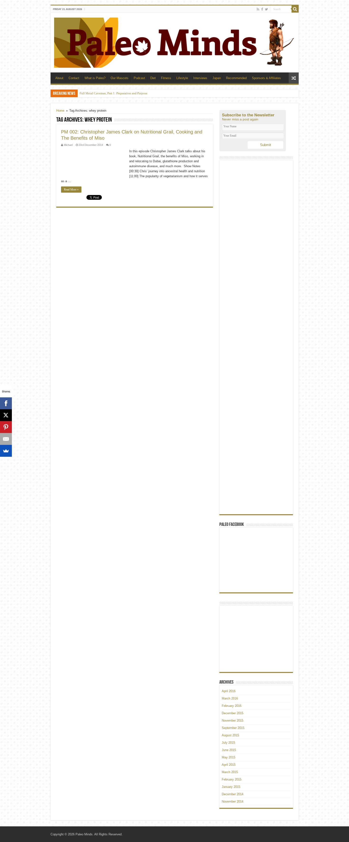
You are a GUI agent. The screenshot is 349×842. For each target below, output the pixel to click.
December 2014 (232, 794)
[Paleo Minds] (174, 42)
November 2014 (232, 801)
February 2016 (231, 706)
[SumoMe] (6, 451)
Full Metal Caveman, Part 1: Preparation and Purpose (113, 93)
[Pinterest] (6, 427)
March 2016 (230, 698)
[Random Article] (294, 78)
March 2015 (230, 772)
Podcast (139, 78)
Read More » (71, 189)
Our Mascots (119, 78)
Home (60, 110)
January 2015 (231, 787)
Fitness (166, 78)
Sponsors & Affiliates (266, 78)
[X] (6, 415)
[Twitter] (266, 9)
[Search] (295, 9)
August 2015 (230, 735)
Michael (68, 144)
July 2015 (228, 742)
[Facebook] (262, 9)
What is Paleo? (95, 78)
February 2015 (231, 779)
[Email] (6, 439)
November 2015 (232, 720)
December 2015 (232, 713)
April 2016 (229, 691)
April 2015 (229, 764)
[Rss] (258, 9)
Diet (153, 78)
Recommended (236, 78)
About (59, 78)
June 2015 (229, 750)
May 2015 (228, 757)
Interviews (200, 78)
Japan (216, 78)
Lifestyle (182, 78)
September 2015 (233, 728)
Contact (74, 78)
